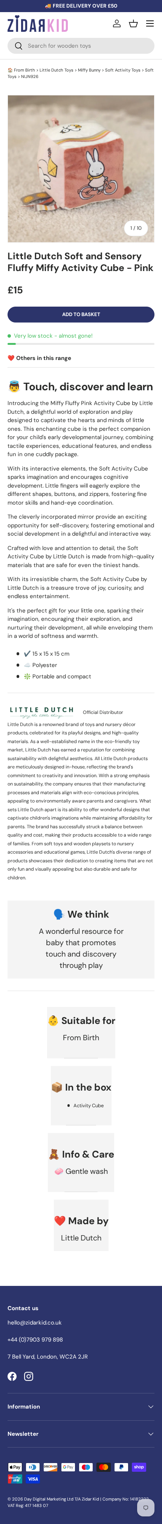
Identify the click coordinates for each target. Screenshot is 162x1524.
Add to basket (81, 314)
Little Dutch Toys (56, 70)
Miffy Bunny (89, 70)
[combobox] (81, 46)
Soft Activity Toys (123, 70)
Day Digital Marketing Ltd (48, 1499)
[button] (133, 23)
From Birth (24, 70)
